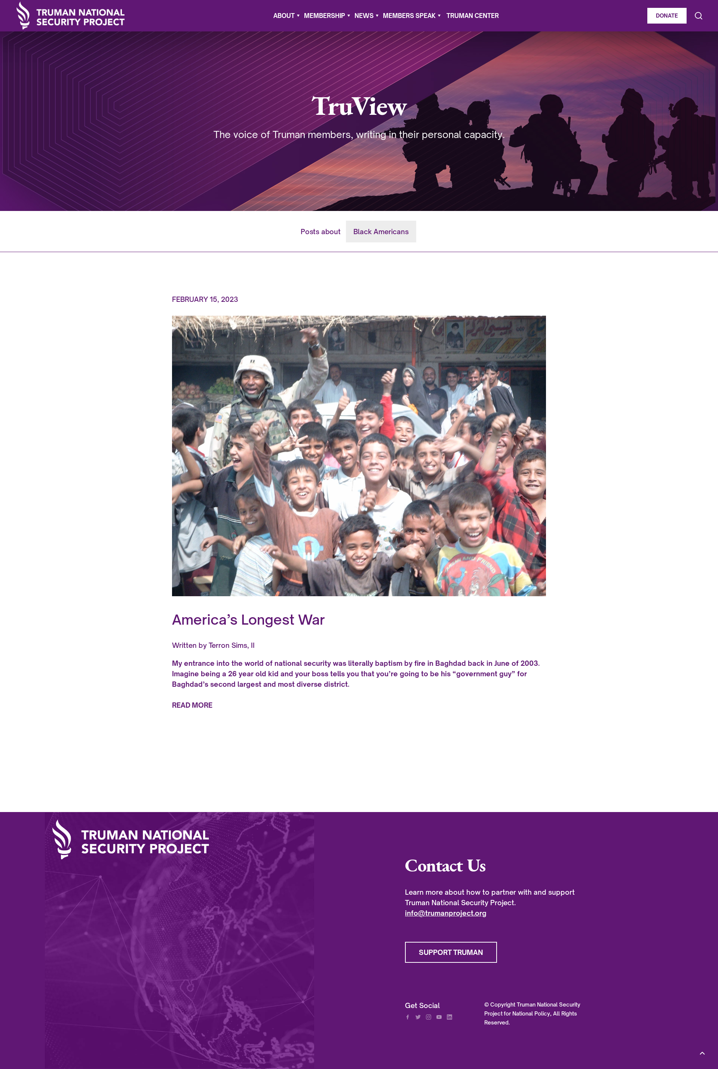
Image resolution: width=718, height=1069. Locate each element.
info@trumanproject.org (446, 913)
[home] (70, 15)
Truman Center (473, 15)
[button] (286, 15)
